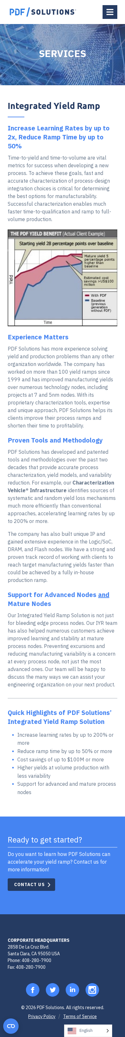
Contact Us (29, 884)
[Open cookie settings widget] (11, 1026)
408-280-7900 (36, 960)
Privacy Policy (41, 1016)
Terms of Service (80, 1016)
